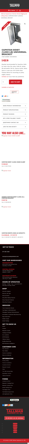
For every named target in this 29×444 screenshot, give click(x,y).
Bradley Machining (6, 341)
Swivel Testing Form (7, 387)
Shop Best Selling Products (8, 297)
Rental (14, 13)
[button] (25, 24)
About (3, 326)
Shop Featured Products (8, 299)
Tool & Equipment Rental (8, 308)
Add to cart (15, 82)
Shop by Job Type (6, 293)
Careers (4, 328)
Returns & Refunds (6, 355)
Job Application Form (7, 393)
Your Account (5, 348)
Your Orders (5, 350)
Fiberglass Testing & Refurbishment (10, 312)
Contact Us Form (6, 381)
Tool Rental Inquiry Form (8, 391)
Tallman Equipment (6, 13)
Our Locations (5, 334)
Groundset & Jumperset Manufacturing (11, 314)
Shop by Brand (5, 295)
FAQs (3, 369)
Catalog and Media (6, 332)
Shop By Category (6, 291)
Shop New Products (7, 302)
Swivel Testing (5, 320)
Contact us (5, 76)
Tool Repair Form (6, 389)
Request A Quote (6, 330)
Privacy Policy (5, 360)
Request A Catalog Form (8, 383)
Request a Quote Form (7, 385)
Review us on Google (15, 418)
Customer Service (6, 364)
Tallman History (6, 339)
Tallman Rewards (6, 375)
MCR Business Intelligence (8, 343)
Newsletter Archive (6, 373)
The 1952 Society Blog (7, 371)
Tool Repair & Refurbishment (9, 310)
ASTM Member (5, 336)
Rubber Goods (5, 318)
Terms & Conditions (6, 353)
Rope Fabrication (6, 316)
